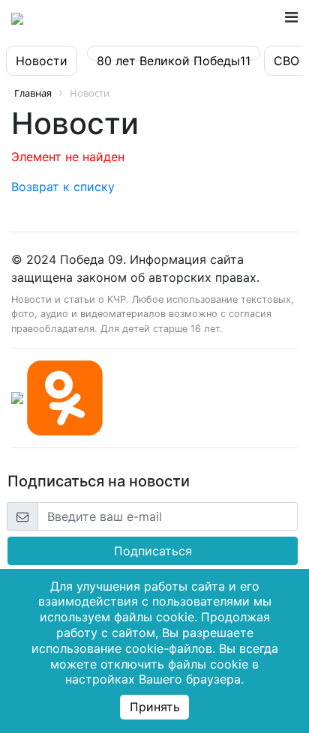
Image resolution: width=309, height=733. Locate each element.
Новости (42, 60)
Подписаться (153, 550)
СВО (286, 60)
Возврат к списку (63, 186)
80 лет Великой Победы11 (173, 60)
